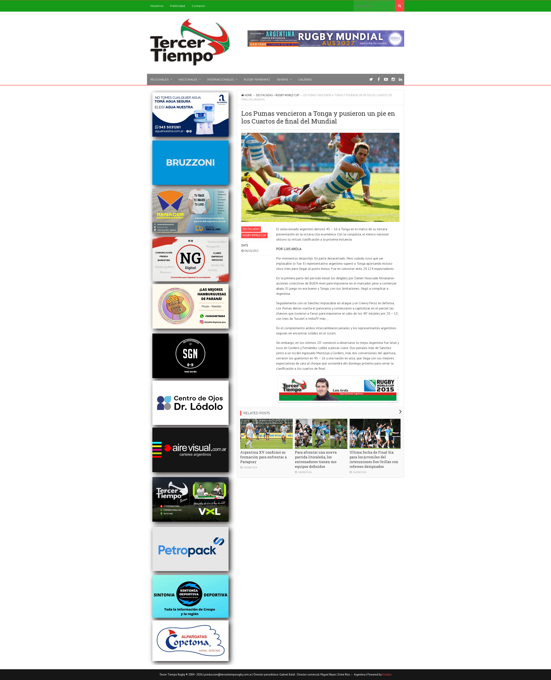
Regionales (159, 79)
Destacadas (264, 95)
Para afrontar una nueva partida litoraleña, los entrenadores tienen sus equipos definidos (316, 459)
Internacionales (220, 79)
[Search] (399, 5)
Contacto (198, 6)
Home (248, 95)
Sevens (282, 79)
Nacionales (188, 79)
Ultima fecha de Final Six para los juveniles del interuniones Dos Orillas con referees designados (374, 459)
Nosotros (156, 6)
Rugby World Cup (287, 95)
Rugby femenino (257, 79)
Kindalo (387, 674)
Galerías (305, 79)
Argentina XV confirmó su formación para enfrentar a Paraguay (263, 457)
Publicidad (177, 6)
